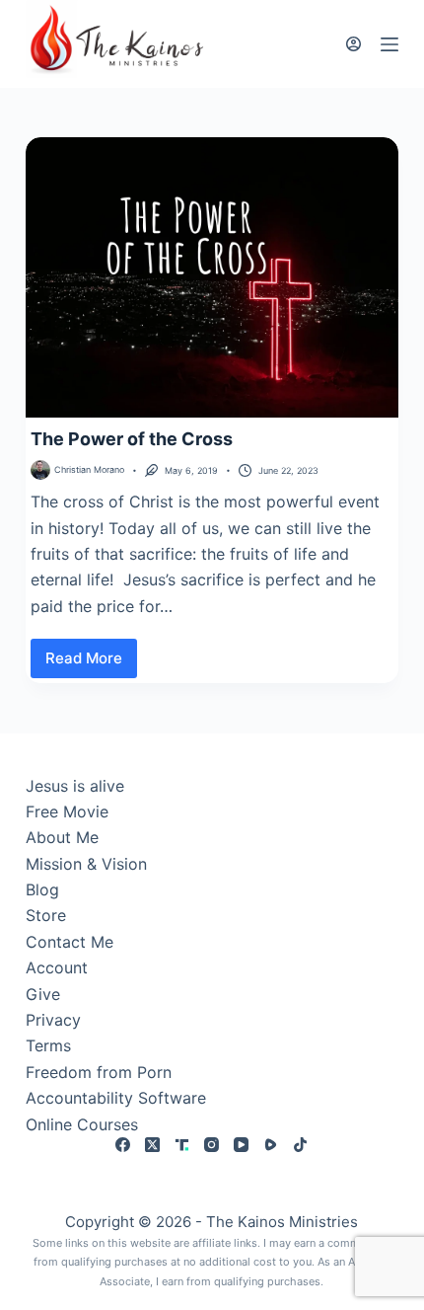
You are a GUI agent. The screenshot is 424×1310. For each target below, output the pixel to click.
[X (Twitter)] (152, 1144)
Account (57, 967)
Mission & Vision (86, 864)
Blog (42, 889)
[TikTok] (300, 1144)
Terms (48, 1045)
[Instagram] (211, 1144)
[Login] (353, 44)
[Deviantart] (182, 1144)
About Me (62, 837)
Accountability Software (116, 1098)
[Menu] (389, 44)
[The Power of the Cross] (212, 277)
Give (43, 994)
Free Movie (67, 811)
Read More (87, 663)
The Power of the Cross (132, 438)
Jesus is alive (75, 786)
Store (46, 915)
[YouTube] (241, 1144)
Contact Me (69, 942)
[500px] (270, 1144)
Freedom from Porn (99, 1072)
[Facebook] (122, 1144)
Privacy (53, 1020)
